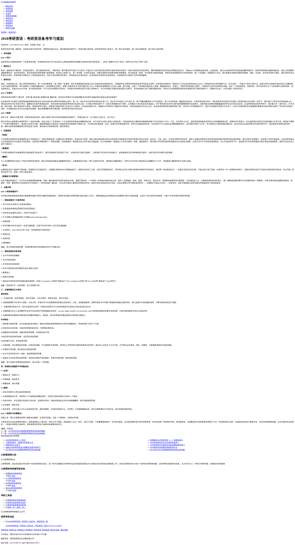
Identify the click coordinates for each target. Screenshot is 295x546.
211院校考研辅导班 (13, 478)
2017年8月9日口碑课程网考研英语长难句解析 (26, 433)
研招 (6, 436)
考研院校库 (21, 500)
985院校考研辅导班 (13, 483)
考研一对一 (21, 507)
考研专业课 (10, 28)
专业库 (8, 14)
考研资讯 (9, 18)
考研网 (3, 32)
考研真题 (9, 11)
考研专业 (12, 530)
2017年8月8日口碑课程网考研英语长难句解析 (26, 431)
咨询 (13, 476)
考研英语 (9, 21)
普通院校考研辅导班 (14, 474)
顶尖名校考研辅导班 (14, 488)
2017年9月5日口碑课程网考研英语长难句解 (167, 450)
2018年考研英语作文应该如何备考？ (164, 442)
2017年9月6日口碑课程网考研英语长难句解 (23, 450)
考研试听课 (21, 505)
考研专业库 (21, 503)
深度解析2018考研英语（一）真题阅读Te (166, 440)
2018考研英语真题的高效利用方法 (163, 447)
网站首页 (9, 6)
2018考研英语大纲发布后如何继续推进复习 (167, 445)
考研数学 (9, 23)
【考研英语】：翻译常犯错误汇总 (19, 442)
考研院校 (9, 9)
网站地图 (64, 530)
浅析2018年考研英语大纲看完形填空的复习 (23, 447)
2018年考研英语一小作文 (16, 440)
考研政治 (9, 26)
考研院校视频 (11, 16)
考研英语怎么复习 (13, 445)
